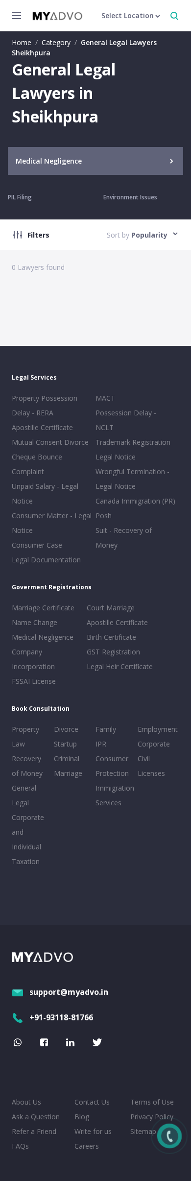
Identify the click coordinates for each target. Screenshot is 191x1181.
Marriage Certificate (43, 607)
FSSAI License (34, 681)
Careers (86, 1146)
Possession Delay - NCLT (126, 420)
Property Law (25, 736)
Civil (144, 758)
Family (106, 729)
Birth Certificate (111, 637)
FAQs (20, 1146)
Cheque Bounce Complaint (37, 464)
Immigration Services (115, 795)
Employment (157, 729)
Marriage (68, 773)
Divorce (66, 729)
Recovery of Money (27, 766)
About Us (26, 1102)
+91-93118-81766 (61, 1017)
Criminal (66, 758)
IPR (101, 743)
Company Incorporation (33, 659)
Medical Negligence (42, 637)
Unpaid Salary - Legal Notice (45, 494)
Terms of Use (152, 1102)
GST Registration (113, 651)
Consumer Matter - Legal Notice (52, 523)
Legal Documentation (46, 559)
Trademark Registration (133, 442)
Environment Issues (130, 197)
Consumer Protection (112, 766)
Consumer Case (37, 545)
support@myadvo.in (68, 992)
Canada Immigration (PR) (135, 501)
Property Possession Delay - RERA (44, 405)
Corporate (154, 743)
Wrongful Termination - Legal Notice (132, 479)
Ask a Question (36, 1116)
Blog (81, 1116)
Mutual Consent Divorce (50, 442)
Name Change (34, 622)
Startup (65, 743)
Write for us (93, 1131)
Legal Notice (116, 456)
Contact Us (92, 1102)
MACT (105, 398)
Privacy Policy (151, 1116)
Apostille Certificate (42, 427)
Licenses (151, 773)
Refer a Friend (34, 1131)
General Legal (24, 795)
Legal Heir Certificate (120, 666)
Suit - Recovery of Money (124, 538)
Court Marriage (111, 607)
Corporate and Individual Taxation (28, 839)
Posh (104, 515)
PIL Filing (20, 197)
